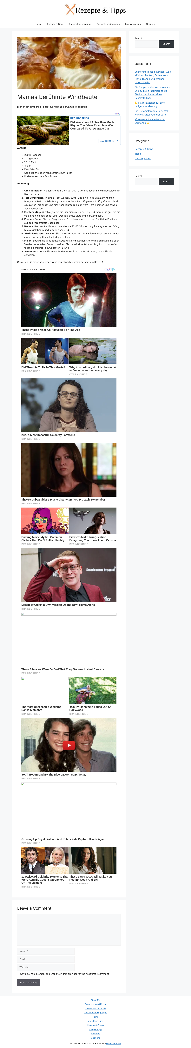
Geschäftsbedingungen (108, 24)
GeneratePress (113, 1043)
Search (138, 38)
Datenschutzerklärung (80, 24)
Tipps (138, 153)
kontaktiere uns (133, 24)
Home (39, 24)
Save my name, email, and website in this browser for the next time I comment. (64, 973)
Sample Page (95, 1029)
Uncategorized (143, 158)
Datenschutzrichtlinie (95, 1008)
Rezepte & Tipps (55, 24)
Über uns (150, 24)
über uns (95, 1033)
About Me (95, 1000)
